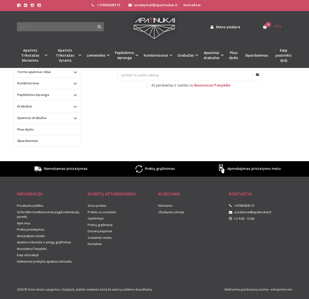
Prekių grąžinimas (159, 168)
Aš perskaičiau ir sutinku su (191, 85)
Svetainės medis (100, 237)
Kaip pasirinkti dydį (283, 55)
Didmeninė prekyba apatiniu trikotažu (44, 261)
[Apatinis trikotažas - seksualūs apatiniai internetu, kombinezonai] (154, 26)
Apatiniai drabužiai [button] (211, 55)
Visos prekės (97, 205)
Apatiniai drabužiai (32, 118)
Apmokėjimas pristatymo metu (253, 168)
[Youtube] (39, 5)
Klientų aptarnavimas (112, 194)
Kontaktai (192, 5)
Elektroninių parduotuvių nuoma (246, 289)
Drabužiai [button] (186, 55)
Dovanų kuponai (100, 231)
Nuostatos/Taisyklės (32, 248)
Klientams (169, 194)
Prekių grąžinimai (100, 225)
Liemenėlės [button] (96, 55)
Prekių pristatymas (30, 229)
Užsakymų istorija (171, 212)
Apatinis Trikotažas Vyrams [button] (65, 55)
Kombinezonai (28, 83)
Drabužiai (24, 106)
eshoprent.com (281, 289)
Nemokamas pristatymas (65, 168)
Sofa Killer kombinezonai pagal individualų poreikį (48, 214)
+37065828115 (108, 5)
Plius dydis (233, 55)
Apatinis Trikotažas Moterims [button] (30, 55)
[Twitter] (26, 5)
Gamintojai (96, 218)
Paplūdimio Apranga (33, 95)
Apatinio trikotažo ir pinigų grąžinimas (44, 242)
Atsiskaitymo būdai (31, 236)
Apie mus (23, 223)
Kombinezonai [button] (156, 55)
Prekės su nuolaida (102, 212)
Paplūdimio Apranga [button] (124, 55)
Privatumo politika (30, 205)
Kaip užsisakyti (28, 255)
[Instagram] (32, 5)
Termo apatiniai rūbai (34, 72)
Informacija (30, 194)
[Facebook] (19, 5)
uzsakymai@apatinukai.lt (155, 5)
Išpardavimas (256, 55)
